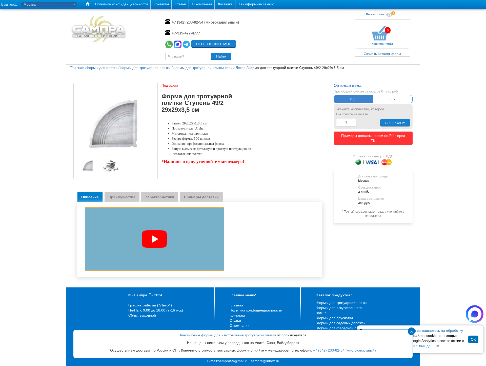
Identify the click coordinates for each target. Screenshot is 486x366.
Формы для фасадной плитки (341, 328)
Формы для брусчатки (334, 318)
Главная (236, 305)
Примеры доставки (201, 197)
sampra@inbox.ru (265, 361)
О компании (240, 325)
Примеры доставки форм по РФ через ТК (373, 138)
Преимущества (122, 197)
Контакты (237, 315)
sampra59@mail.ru (233, 361)
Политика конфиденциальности (256, 310)
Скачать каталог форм (382, 54)
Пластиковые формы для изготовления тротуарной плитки (227, 335)
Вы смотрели (375, 14)
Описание (90, 197)
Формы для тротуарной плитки (342, 303)
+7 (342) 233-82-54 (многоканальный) (344, 350)
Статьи (235, 320)
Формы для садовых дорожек (340, 323)
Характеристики (159, 197)
